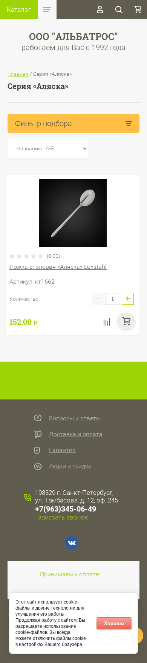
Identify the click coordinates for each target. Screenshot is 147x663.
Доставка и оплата (76, 434)
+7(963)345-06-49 (65, 508)
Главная (18, 74)
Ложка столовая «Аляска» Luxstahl (58, 266)
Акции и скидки (70, 466)
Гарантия (62, 450)
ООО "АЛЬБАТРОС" (73, 36)
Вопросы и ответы (75, 418)
